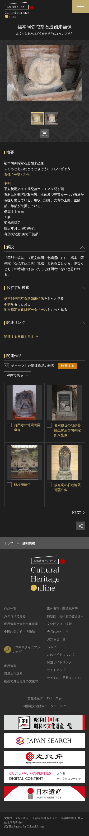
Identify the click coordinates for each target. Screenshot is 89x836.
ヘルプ (51, 647)
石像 (7, 174)
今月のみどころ (58, 631)
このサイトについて (61, 654)
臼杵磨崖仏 (22, 485)
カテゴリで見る (15, 616)
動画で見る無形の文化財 (21, 681)
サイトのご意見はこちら (64, 677)
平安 (17, 174)
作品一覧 (10, 608)
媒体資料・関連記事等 (62, 608)
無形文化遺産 (13, 673)
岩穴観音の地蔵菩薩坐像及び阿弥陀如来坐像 (67, 430)
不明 (7, 183)
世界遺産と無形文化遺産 (21, 624)
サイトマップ (56, 670)
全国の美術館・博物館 (19, 631)
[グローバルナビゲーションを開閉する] (80, 6)
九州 (26, 174)
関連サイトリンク (59, 662)
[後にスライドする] (78, 512)
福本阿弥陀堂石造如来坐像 (24, 298)
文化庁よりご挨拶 (59, 624)
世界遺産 (10, 666)
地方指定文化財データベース (25, 309)
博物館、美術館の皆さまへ (65, 616)
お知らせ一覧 (56, 639)
